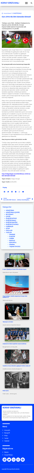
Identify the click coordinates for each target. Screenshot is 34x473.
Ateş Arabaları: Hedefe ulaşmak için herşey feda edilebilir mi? (15, 296)
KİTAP (8, 228)
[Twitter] (9, 460)
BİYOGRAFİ (9, 214)
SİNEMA (12, 244)
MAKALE (12, 240)
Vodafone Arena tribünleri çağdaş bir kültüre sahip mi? (16, 366)
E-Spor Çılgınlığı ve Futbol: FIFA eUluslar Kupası (14, 269)
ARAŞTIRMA (10, 210)
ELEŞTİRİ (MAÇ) (17, 13)
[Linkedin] (4, 460)
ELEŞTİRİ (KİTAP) (11, 218)
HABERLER (9, 226)
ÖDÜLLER (9, 230)
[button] (26, 3)
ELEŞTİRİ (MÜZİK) (11, 222)
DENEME (12, 234)
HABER (11, 238)
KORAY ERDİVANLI (10, 3)
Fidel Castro (6, 390)
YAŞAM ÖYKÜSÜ (14, 246)
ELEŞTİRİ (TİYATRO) (12, 224)
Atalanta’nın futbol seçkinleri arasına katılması (14, 343)
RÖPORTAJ (12, 242)
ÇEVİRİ (8, 216)
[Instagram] (14, 460)
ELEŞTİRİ (12, 236)
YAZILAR (9, 232)
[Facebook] (23, 460)
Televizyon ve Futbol (8, 322)
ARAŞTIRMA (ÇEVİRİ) (13, 212)
